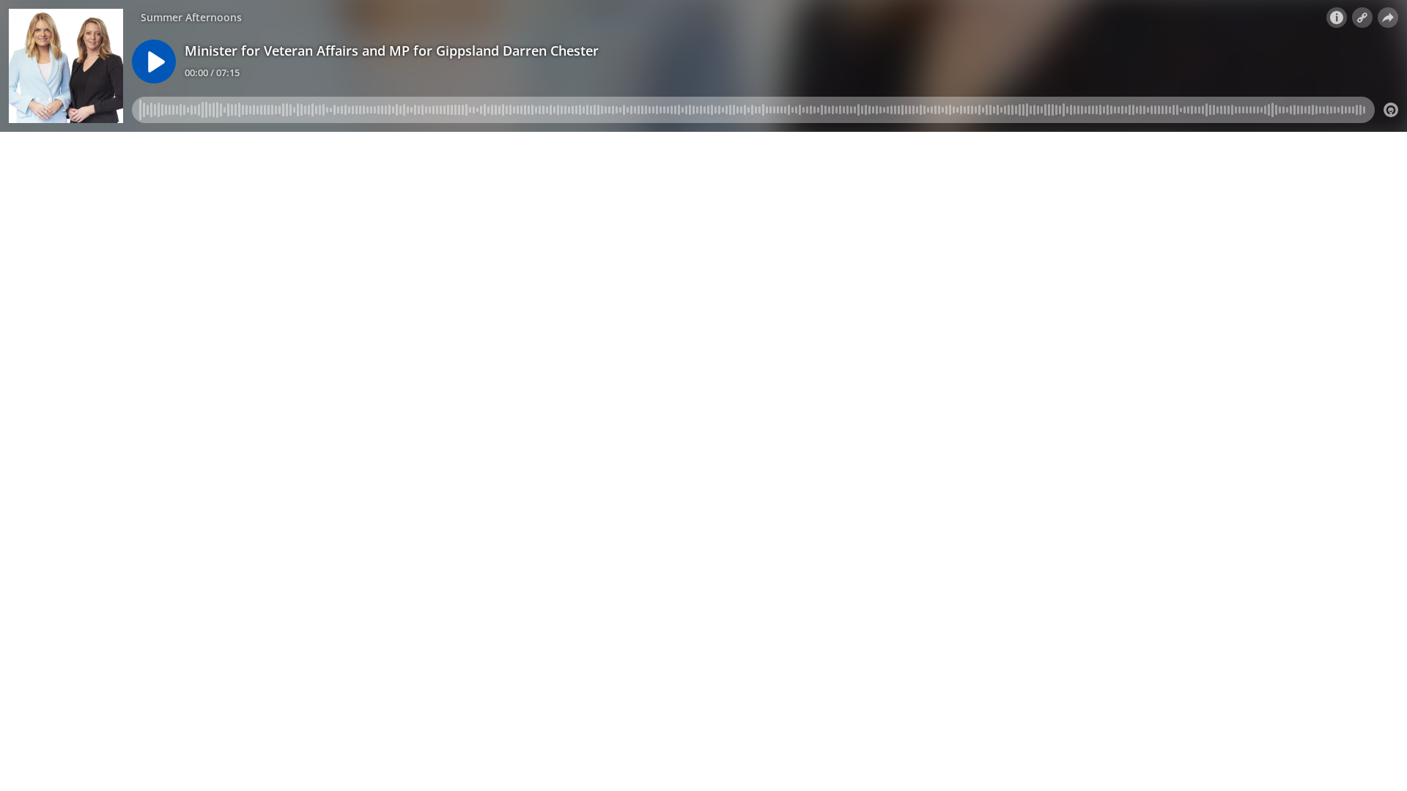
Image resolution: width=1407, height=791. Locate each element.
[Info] (1336, 17)
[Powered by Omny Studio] (1391, 110)
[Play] (154, 61)
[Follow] (1362, 17)
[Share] (1388, 17)
